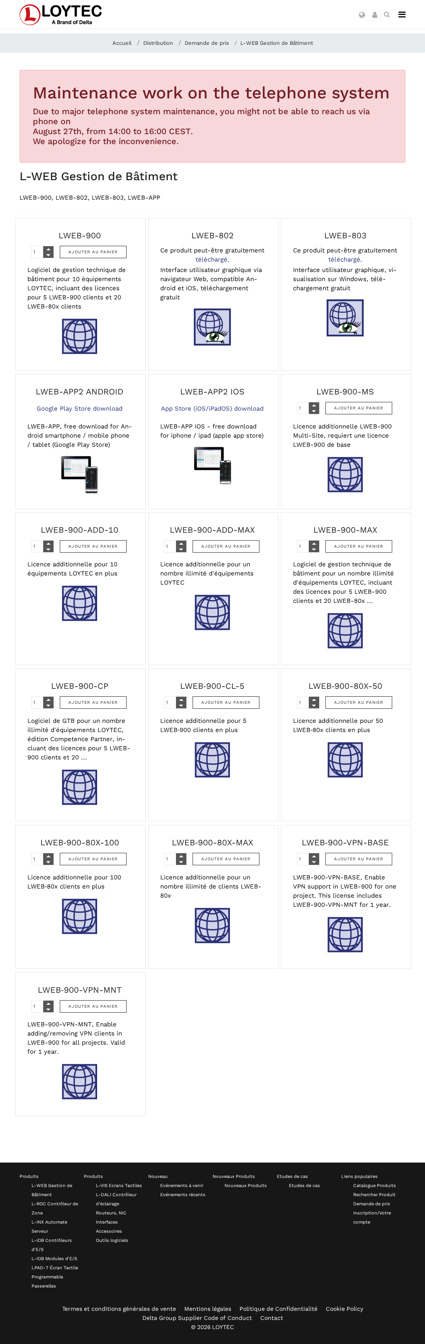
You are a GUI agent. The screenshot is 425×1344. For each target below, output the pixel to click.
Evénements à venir (181, 1185)
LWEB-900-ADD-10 (79, 530)
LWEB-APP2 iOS (212, 392)
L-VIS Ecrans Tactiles (119, 1185)
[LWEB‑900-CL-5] (212, 759)
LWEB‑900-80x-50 (345, 686)
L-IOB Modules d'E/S (54, 1258)
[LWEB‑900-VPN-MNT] (79, 1081)
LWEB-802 (212, 235)
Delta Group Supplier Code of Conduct (197, 1318)
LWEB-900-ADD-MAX (212, 530)
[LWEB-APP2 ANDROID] (79, 474)
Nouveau (158, 1176)
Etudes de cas (292, 1176)
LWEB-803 (345, 235)
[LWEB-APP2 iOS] (212, 465)
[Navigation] (401, 14)
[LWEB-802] (212, 327)
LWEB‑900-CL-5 (212, 686)
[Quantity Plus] (48, 249)
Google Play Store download (79, 408)
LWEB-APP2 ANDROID (79, 392)
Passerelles (44, 1286)
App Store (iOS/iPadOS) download (212, 408)
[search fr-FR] (387, 14)
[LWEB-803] (345, 318)
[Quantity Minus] (48, 255)
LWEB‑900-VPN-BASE (345, 842)
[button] (362, 15)
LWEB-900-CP (79, 686)
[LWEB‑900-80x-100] (79, 916)
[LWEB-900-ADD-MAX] (212, 612)
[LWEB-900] (79, 336)
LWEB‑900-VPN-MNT (80, 990)
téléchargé (211, 259)
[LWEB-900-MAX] (345, 630)
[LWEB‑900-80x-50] (345, 759)
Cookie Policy (344, 1308)
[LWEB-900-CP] (79, 787)
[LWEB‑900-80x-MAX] (212, 925)
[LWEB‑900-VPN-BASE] (345, 934)
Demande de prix (371, 1204)
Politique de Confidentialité (278, 1308)
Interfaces (107, 1222)
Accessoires (109, 1231)
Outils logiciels (112, 1240)
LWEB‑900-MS (345, 392)
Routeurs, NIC (111, 1213)
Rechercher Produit (374, 1194)
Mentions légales (207, 1308)
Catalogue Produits (374, 1185)
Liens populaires (359, 1176)
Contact (271, 1318)
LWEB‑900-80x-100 (79, 842)
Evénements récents (182, 1194)
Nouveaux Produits (233, 1176)
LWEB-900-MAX (345, 530)
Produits (29, 1176)
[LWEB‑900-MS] (345, 474)
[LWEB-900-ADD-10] (79, 603)
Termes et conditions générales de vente (119, 1308)
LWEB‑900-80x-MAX (212, 842)
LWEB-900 (80, 235)
